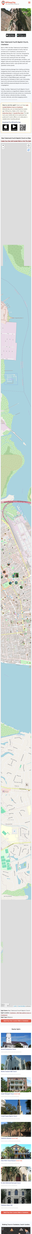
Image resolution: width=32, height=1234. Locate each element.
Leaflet (14, 1006)
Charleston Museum (6, 1138)
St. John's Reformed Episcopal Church (11, 1183)
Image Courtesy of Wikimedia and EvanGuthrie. (11, 1074)
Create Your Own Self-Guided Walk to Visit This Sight (16, 141)
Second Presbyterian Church (8, 1049)
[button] (16, 575)
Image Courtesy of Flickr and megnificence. (10, 1096)
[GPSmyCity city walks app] (10, 3)
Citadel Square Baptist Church (9, 1116)
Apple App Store (7, 113)
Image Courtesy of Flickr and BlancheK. (9, 99)
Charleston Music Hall (6, 1205)
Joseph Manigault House (7, 1094)
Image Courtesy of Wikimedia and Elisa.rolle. (10, 1163)
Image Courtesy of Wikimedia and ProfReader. (10, 1141)
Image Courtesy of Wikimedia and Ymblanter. (10, 1119)
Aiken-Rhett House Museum (8, 1161)
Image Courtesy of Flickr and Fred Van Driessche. (11, 1052)
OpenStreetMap (21, 1006)
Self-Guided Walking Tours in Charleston (15, 106)
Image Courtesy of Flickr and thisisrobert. (9, 1208)
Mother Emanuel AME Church (9, 1072)
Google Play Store (18, 113)
